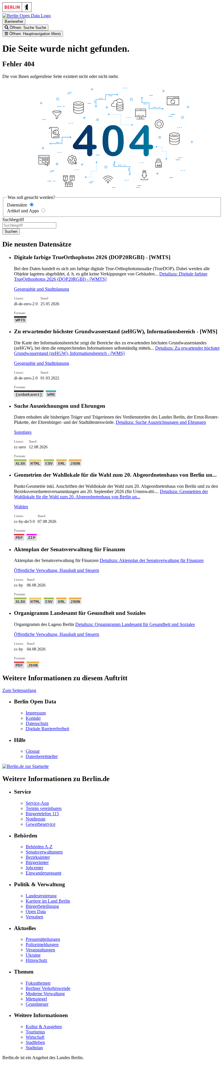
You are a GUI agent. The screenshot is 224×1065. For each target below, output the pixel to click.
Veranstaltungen (40, 949)
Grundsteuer (37, 1004)
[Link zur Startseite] (26, 15)
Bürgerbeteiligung (42, 906)
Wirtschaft (35, 1037)
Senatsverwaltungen (44, 851)
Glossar (33, 751)
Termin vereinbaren (44, 808)
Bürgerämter (37, 862)
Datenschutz (37, 723)
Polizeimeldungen (42, 944)
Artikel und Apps (23, 210)
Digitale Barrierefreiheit (47, 728)
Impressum (36, 712)
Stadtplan (34, 1047)
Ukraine (33, 955)
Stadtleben (35, 1042)
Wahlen (21, 506)
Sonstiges (23, 432)
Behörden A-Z (39, 846)
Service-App (37, 803)
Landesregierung (41, 895)
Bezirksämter (38, 857)
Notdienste (36, 818)
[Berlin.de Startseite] (25, 766)
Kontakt (33, 718)
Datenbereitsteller (42, 756)
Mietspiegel (36, 998)
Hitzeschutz (36, 960)
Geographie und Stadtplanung (41, 289)
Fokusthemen (38, 983)
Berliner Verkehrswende (48, 988)
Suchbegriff (13, 219)
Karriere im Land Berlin (48, 901)
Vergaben (34, 916)
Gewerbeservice (40, 824)
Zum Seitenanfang (19, 690)
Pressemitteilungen (43, 939)
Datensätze (17, 204)
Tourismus (35, 1031)
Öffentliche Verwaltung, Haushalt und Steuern (56, 570)
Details (117, 351)
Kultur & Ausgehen (44, 1026)
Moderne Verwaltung (45, 993)
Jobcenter (34, 867)
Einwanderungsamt (43, 872)
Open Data (36, 911)
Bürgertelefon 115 (42, 813)
